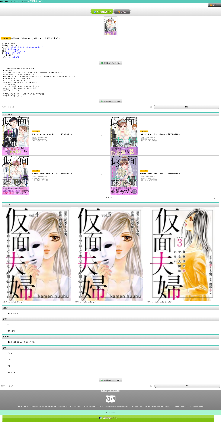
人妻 (13, 57)
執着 (17, 57)
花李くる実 (16, 53)
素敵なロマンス (20, 51)
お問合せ (104, 391)
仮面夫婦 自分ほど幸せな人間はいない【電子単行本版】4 (160, 173)
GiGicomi (4, 1)
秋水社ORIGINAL (13, 49)
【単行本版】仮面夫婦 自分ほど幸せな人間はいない (27, 47)
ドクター (9, 57)
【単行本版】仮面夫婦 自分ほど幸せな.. (21, 342)
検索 (186, 107)
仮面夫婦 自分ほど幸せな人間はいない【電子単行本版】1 (52, 134)
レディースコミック (18, 1)
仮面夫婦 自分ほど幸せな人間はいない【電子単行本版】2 (160, 134)
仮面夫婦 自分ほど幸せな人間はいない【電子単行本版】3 (52, 173)
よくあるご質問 (113, 391)
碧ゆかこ (9, 53)
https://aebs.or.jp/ (198, 406)
